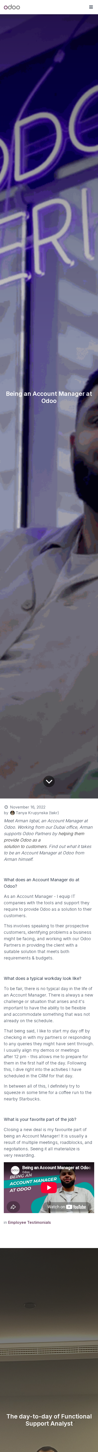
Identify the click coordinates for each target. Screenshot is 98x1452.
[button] (91, 7)
